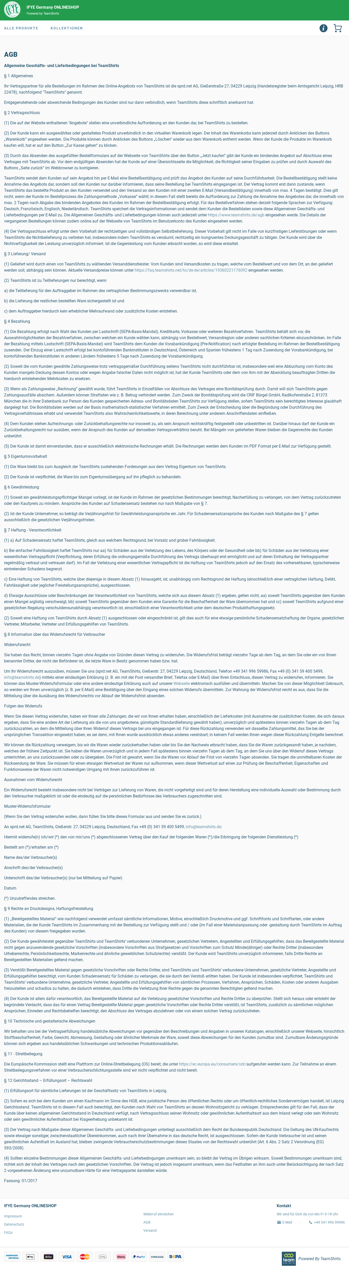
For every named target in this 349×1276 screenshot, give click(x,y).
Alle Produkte (21, 28)
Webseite (181, 683)
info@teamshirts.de (21, 677)
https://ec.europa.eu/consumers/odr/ (213, 1064)
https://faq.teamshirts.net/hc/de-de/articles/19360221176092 (191, 270)
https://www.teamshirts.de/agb (236, 215)
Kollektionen (67, 28)
